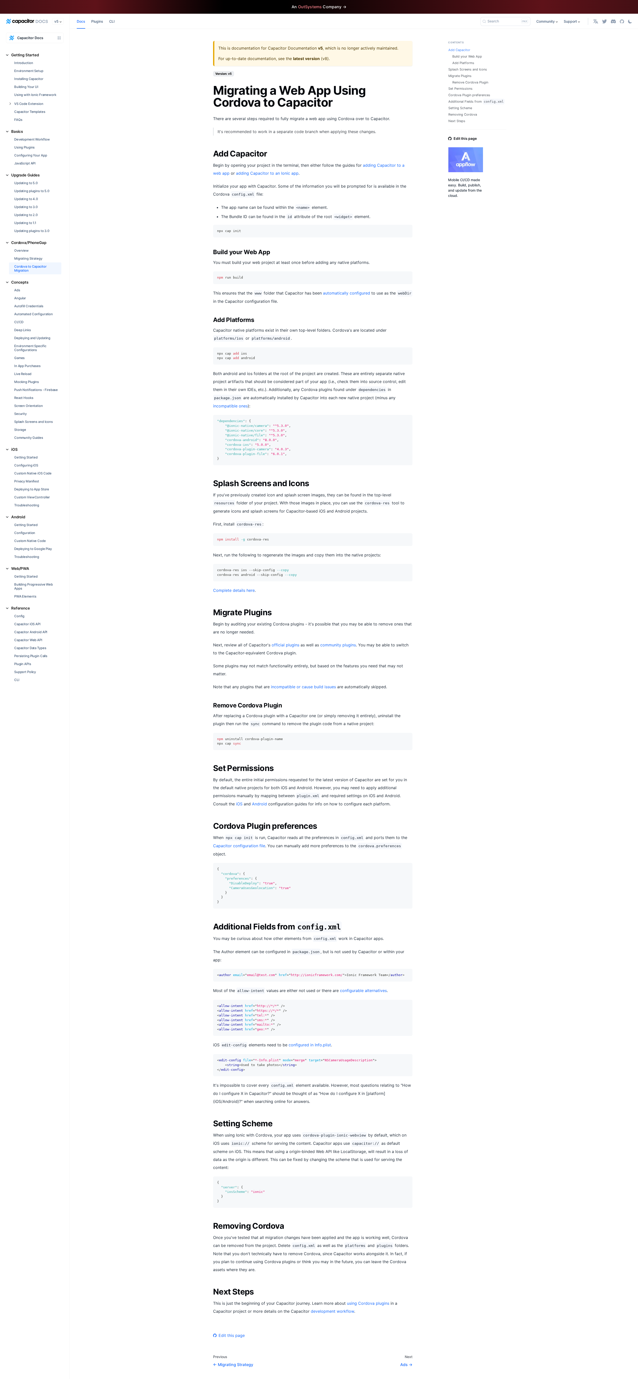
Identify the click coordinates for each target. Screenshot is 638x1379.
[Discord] (613, 21)
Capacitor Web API (28, 640)
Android (259, 803)
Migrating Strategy (28, 258)
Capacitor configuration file (239, 845)
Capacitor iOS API (27, 624)
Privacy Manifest (26, 481)
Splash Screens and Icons (33, 422)
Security (20, 414)
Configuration (24, 533)
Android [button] (18, 517)
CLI (16, 680)
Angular (20, 298)
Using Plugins (24, 147)
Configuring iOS (26, 465)
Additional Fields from (476, 101)
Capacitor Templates (29, 112)
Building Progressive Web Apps (33, 586)
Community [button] (545, 21)
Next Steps (456, 121)
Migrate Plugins (460, 76)
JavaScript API (25, 163)
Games (19, 358)
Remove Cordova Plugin (470, 82)
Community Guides (28, 438)
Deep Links (22, 330)
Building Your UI (26, 87)
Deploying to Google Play (33, 549)
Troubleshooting (26, 505)
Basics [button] (17, 131)
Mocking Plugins (26, 382)
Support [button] (570, 21)
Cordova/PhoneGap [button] (28, 242)
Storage (20, 430)
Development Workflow (32, 139)
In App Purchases (27, 366)
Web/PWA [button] (20, 568)
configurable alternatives (363, 990)
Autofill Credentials (28, 306)
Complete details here (234, 590)
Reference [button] (20, 608)
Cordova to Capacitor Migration (30, 268)
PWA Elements (25, 596)
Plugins (97, 21)
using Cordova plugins (368, 1303)
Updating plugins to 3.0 (31, 231)
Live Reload (22, 374)
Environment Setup (28, 71)
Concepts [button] (19, 282)
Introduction (23, 63)
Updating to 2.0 (26, 215)
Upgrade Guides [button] (25, 175)
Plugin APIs (22, 664)
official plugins (285, 644)
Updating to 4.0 (26, 199)
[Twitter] (604, 21)
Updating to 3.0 (26, 207)
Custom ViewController (32, 497)
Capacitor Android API (30, 632)
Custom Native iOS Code (33, 473)
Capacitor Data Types (30, 648)
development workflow (332, 1311)
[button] (595, 21)
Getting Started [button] (25, 55)
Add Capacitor (459, 50)
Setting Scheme (460, 108)
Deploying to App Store (31, 489)
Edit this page (232, 1335)
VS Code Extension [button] (28, 104)
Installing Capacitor (28, 79)
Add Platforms (463, 63)
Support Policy (25, 672)
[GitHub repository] (622, 21)
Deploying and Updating (32, 338)
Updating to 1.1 (25, 223)
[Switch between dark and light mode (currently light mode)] (630, 21)
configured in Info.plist (310, 1044)
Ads (17, 290)
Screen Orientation (28, 406)
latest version (306, 58)
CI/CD (18, 322)
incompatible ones (230, 405)
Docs (81, 21)
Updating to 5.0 (26, 183)
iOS (239, 803)
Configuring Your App (30, 155)
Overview (21, 250)
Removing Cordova (462, 114)
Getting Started (26, 457)
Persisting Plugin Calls (30, 656)
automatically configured (346, 293)
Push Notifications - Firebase (36, 390)
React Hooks (23, 398)
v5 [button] (56, 21)
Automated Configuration (33, 314)
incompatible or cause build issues (303, 686)
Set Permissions (460, 88)
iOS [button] (14, 449)
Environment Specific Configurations (30, 348)
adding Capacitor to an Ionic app (267, 173)
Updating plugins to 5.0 (31, 191)
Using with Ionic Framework (35, 95)
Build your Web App (467, 56)
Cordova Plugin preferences (469, 95)
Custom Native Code (30, 541)
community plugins (338, 644)
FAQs (18, 120)
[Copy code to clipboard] (406, 231)
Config (19, 616)
